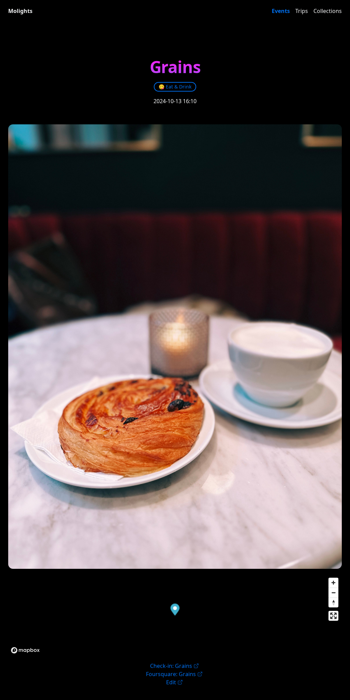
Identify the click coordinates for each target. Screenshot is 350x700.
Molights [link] (20, 11)
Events (281, 11)
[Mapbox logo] (25, 650)
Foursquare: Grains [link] (171, 674)
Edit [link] (171, 682)
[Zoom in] (333, 583)
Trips (301, 11)
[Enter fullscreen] (333, 616)
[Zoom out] (333, 593)
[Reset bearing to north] (333, 602)
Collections (327, 11)
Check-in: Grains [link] (171, 666)
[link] (175, 87)
